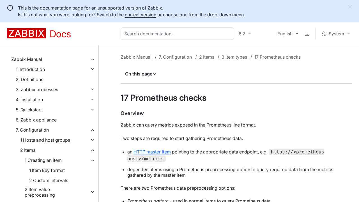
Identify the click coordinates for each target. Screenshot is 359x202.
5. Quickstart (29, 110)
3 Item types (234, 57)
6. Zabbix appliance (36, 120)
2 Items (27, 150)
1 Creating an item (43, 160)
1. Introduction (30, 69)
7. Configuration (32, 130)
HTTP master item (152, 152)
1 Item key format (47, 170)
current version (140, 14)
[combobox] (178, 33)
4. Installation (29, 99)
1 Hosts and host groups (45, 140)
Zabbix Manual (26, 59)
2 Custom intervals (48, 180)
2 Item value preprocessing (40, 192)
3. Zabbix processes (37, 89)
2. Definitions (29, 79)
